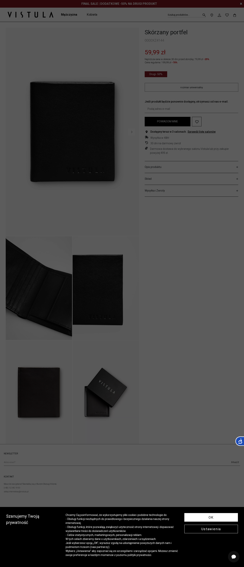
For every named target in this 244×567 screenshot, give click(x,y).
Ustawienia (211, 529)
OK (211, 517)
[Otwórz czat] (233, 556)
